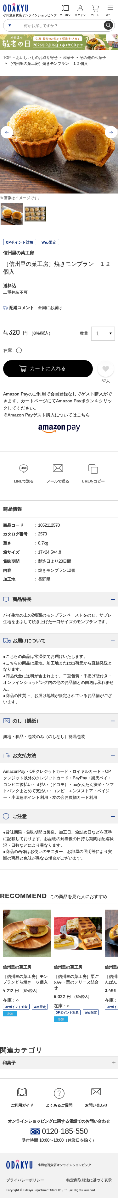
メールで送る (58, 481)
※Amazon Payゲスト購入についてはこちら (46, 414)
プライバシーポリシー (25, 1180)
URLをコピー (93, 481)
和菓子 (68, 57)
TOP (7, 57)
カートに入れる (48, 368)
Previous (7, 132)
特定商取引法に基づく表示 (89, 1180)
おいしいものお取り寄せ (37, 57)
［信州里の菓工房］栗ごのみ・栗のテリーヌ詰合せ (76, 982)
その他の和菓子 (93, 57)
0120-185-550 (65, 1131)
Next (111, 132)
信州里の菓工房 (18, 252)
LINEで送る (24, 481)
